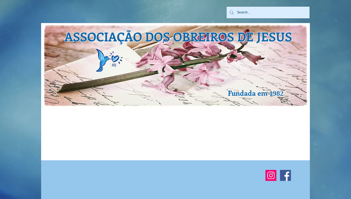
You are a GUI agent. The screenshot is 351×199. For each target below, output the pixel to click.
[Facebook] (285, 175)
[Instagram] (270, 175)
